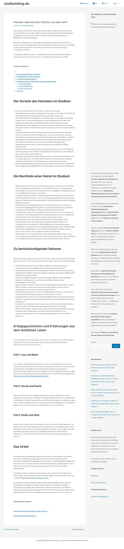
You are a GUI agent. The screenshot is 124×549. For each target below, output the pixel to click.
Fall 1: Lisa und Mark (25, 84)
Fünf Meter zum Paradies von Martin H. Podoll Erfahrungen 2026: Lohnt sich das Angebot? (105, 403)
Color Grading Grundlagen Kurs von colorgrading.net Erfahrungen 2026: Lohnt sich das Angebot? (105, 414)
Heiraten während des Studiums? (25, 516)
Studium (17, 26)
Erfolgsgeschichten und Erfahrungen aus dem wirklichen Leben (36, 81)
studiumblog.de (16, 3)
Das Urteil (20, 91)
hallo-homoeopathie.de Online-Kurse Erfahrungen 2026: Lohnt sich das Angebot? (104, 367)
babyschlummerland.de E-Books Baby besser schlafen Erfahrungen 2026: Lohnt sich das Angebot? (105, 392)
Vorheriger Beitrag (11, 529)
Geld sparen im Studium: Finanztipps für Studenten (31, 376)
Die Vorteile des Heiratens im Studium (28, 74)
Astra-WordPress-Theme (79, 540)
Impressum (95, 476)
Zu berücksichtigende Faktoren (27, 79)
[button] (89, 3)
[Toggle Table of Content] (15, 72)
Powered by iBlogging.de (99, 496)
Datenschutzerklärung (98, 483)
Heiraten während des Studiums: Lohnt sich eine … (31, 511)
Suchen (93, 342)
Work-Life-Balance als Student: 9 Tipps (35, 478)
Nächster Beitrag (78, 529)
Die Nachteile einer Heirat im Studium (28, 76)
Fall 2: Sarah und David (26, 86)
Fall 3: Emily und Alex (26, 88)
